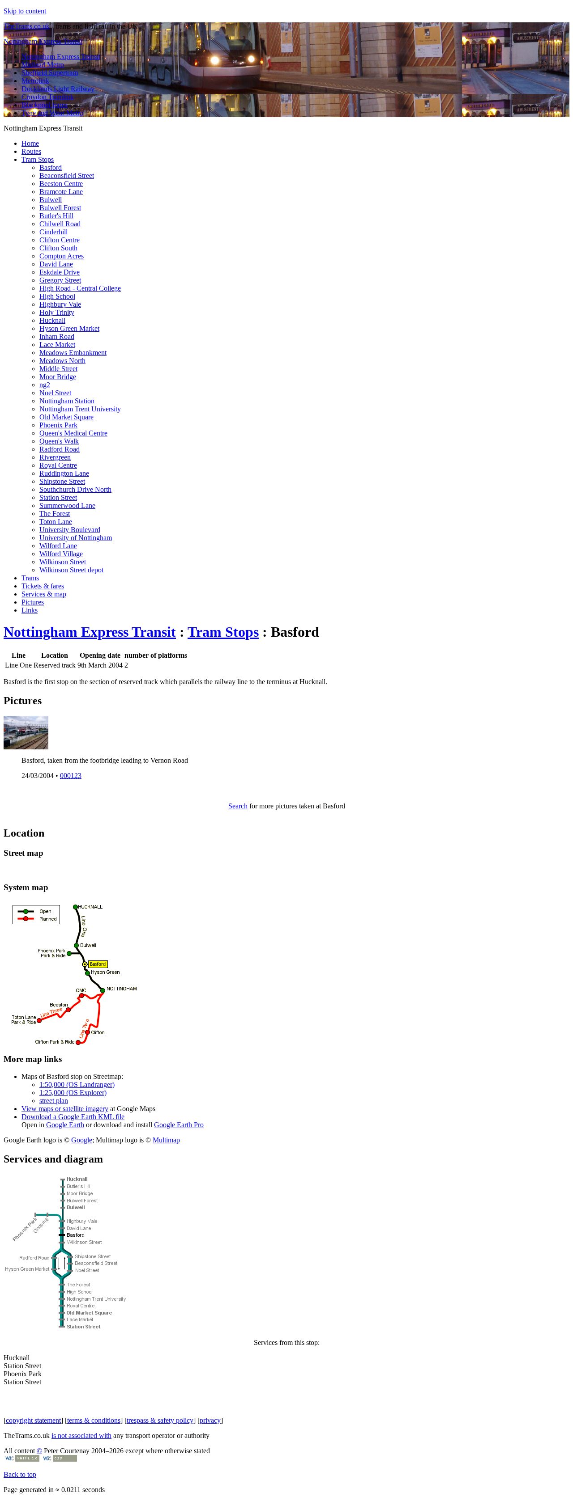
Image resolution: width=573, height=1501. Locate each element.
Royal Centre (58, 465)
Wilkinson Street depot (71, 570)
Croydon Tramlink (47, 97)
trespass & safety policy (160, 1420)
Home (30, 143)
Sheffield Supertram (49, 72)
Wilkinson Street (62, 562)
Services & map (43, 594)
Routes (31, 151)
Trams (30, 578)
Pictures (32, 602)
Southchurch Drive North (75, 489)
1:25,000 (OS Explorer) (73, 1092)
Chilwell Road (60, 224)
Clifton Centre (59, 240)
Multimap (166, 1140)
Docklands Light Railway (57, 89)
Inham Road (56, 336)
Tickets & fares (42, 586)
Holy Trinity (56, 312)
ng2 (44, 385)
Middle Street (58, 368)
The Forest (54, 513)
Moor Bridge (57, 377)
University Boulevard (69, 529)
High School (57, 296)
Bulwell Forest (60, 207)
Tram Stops (37, 159)
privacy (210, 1420)
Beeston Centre (61, 183)
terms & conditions (93, 1420)
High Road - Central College (80, 288)
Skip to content (25, 11)
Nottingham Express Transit (43, 41)
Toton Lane (55, 521)
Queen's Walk (59, 441)
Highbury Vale (60, 304)
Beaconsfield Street (66, 175)
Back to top (20, 1474)
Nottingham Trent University (80, 409)
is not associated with (81, 1435)
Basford (50, 167)
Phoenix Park (58, 425)
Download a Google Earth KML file (72, 1116)
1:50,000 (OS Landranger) (77, 1084)
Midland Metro (42, 64)
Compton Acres (61, 256)
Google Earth (65, 1125)
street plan (53, 1100)
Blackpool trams (44, 105)
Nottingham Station (66, 401)
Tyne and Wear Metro (52, 113)
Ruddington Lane (64, 473)
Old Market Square (66, 417)
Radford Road (59, 449)
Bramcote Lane (61, 191)
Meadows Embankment (73, 352)
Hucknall (52, 320)
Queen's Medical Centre (73, 433)
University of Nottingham (75, 537)
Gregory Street (60, 280)
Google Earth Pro (179, 1125)
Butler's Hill (56, 216)
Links (29, 610)
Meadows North (62, 360)
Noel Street (55, 393)
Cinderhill (53, 232)
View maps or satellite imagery (64, 1108)
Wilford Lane (58, 546)
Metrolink (35, 81)
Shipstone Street (62, 481)
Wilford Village (61, 554)
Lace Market (57, 344)
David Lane (56, 264)
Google (81, 1140)
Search (238, 806)
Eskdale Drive (59, 272)
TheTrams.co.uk (27, 26)
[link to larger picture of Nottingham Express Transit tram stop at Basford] (26, 747)
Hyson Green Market (69, 328)
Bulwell (50, 199)
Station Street (58, 497)
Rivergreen (55, 457)
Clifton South (58, 248)
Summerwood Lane (67, 505)
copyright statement (33, 1420)
